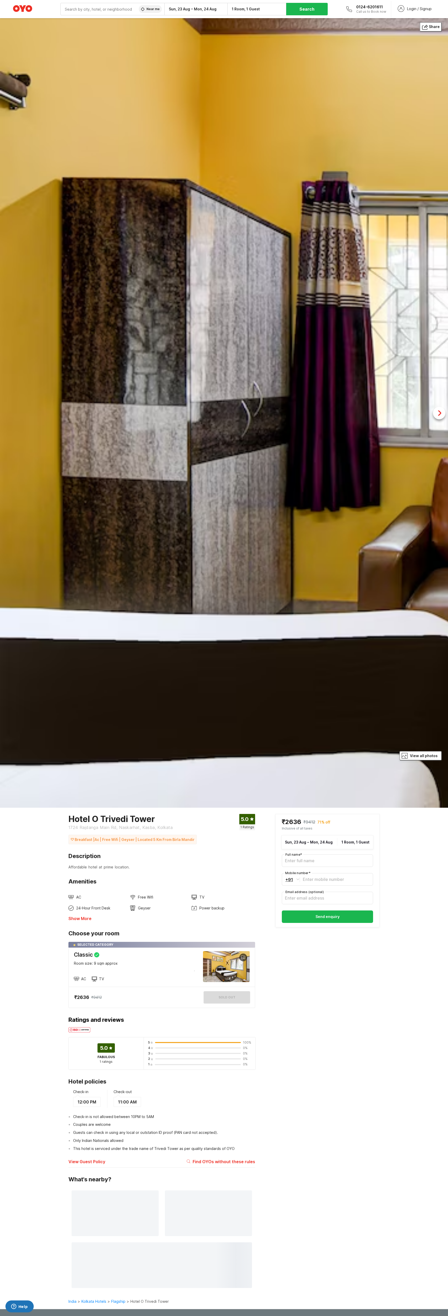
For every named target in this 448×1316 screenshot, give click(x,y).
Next (439, 413)
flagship (118, 1301)
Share (434, 26)
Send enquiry (328, 916)
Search (306, 9)
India (72, 1301)
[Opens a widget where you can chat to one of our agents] (19, 1306)
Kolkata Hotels (93, 1301)
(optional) (304, 892)
